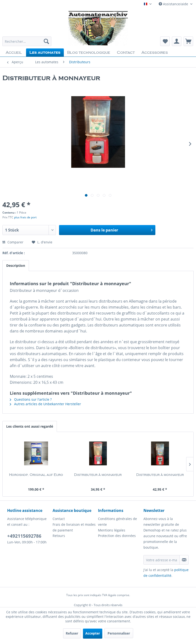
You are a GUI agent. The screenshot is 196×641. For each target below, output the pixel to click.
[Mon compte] (176, 41)
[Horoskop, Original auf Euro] (36, 453)
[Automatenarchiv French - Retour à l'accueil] (98, 28)
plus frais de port (25, 217)
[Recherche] (46, 41)
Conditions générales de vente (117, 521)
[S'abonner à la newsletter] (184, 560)
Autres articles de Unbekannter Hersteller (47, 404)
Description (15, 265)
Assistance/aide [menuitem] (175, 4)
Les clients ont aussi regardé (29, 426)
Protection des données (117, 535)
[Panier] (188, 41)
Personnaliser (119, 633)
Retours (59, 535)
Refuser (72, 633)
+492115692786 (24, 536)
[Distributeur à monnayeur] (97, 453)
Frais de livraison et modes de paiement (74, 527)
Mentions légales (111, 530)
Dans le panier (104, 230)
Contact (59, 518)
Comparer (14, 242)
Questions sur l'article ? (32, 399)
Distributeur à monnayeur (98, 475)
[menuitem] (26, 41)
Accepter (92, 633)
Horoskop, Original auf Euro (36, 475)
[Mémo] (165, 41)
